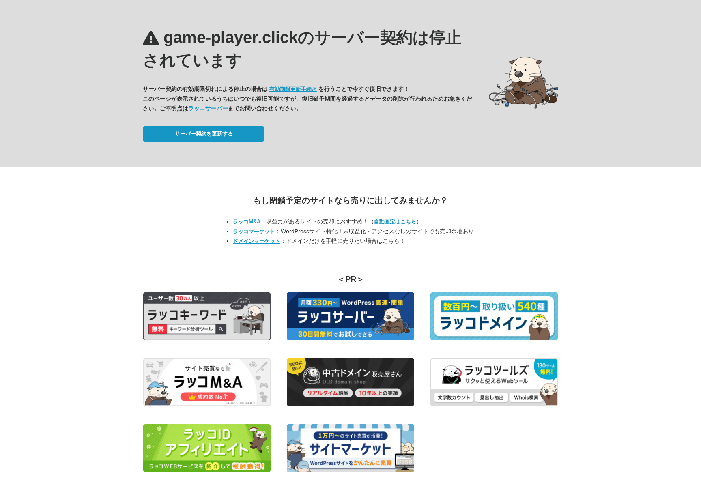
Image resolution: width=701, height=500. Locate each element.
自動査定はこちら (395, 222)
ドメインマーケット (256, 241)
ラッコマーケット (254, 231)
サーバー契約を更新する (204, 134)
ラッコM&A (246, 222)
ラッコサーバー (208, 108)
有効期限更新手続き (293, 89)
